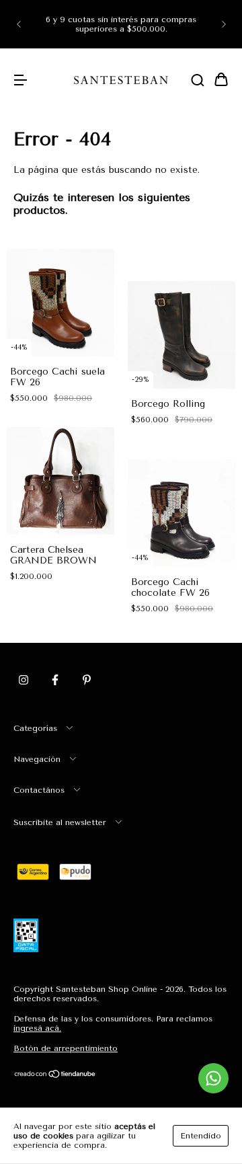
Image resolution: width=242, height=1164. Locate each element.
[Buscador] (197, 81)
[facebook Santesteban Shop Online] (55, 680)
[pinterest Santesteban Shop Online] (87, 680)
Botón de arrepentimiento (65, 1048)
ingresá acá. (37, 1028)
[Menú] (20, 81)
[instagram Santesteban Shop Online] (23, 680)
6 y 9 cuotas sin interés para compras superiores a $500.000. (121, 24)
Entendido (200, 1135)
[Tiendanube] (55, 1076)
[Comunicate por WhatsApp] (213, 1078)
